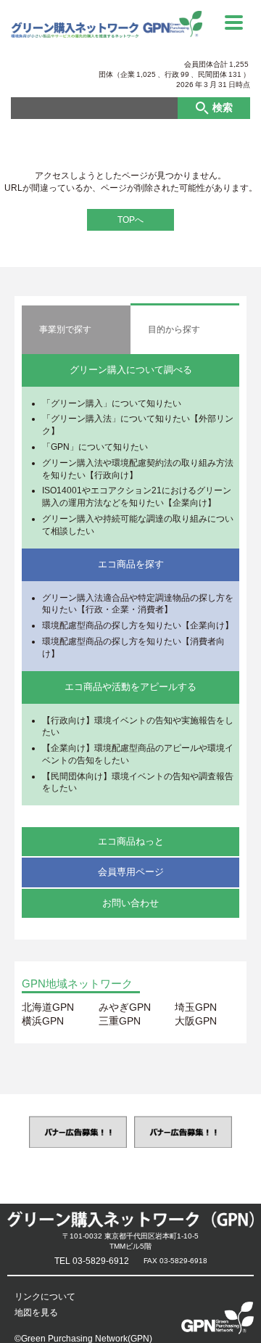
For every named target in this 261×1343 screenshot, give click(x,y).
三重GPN (120, 1021)
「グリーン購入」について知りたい (111, 403)
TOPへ (130, 220)
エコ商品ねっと (131, 841)
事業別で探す (65, 329)
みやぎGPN (125, 1007)
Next (248, 1132)
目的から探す (174, 329)
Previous (12, 1132)
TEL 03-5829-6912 (91, 1261)
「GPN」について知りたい (95, 447)
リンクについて (44, 1296)
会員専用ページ (131, 871)
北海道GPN (48, 1007)
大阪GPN (196, 1021)
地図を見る (36, 1312)
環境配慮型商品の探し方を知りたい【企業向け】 (137, 625)
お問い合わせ (130, 903)
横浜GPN (43, 1021)
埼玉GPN (196, 1007)
